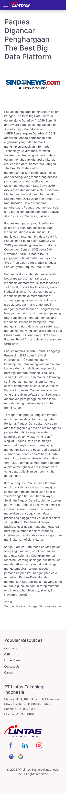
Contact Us (11, 666)
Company (10, 648)
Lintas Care (12, 660)
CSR (7, 654)
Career (8, 672)
